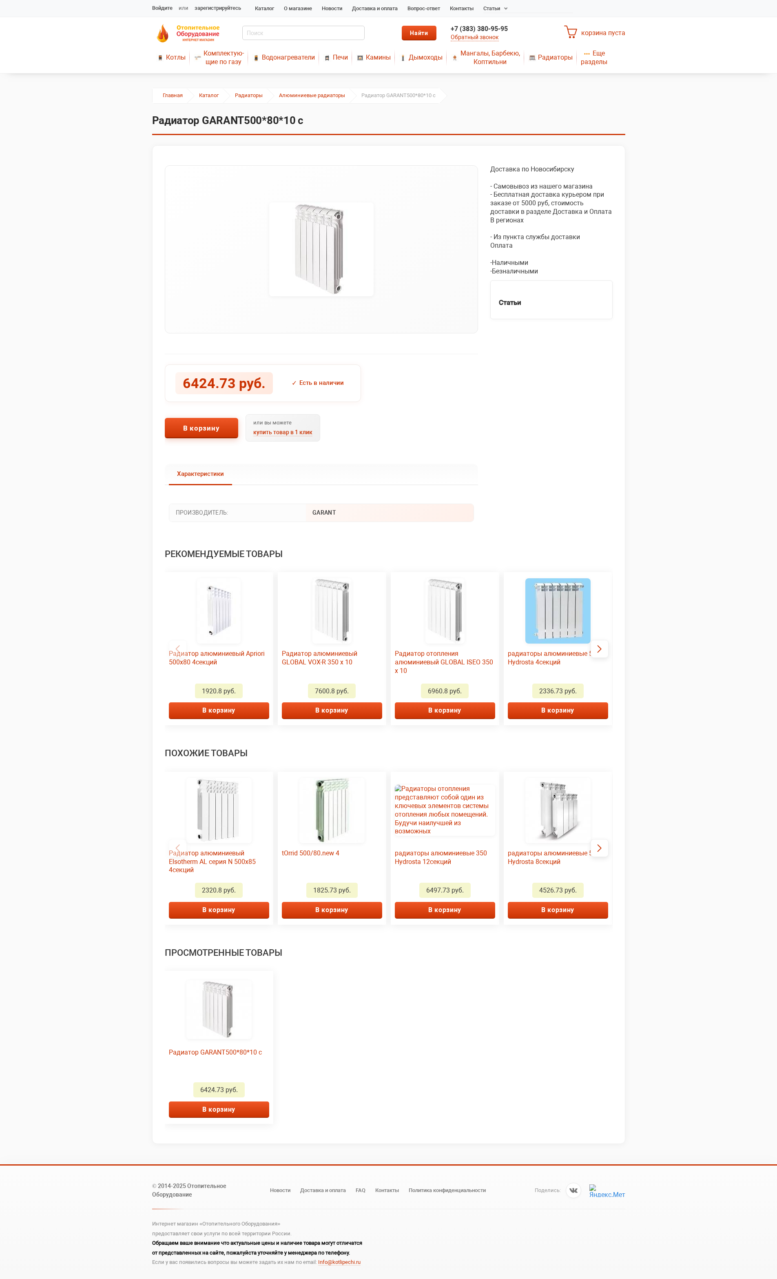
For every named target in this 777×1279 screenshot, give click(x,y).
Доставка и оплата (375, 8)
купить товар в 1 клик (282, 432)
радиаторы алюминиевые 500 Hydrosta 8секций (554, 857)
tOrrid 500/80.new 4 (310, 853)
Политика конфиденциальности (447, 1190)
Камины (378, 57)
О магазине (298, 8)
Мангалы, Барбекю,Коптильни (490, 57)
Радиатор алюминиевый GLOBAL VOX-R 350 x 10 (319, 658)
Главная (173, 95)
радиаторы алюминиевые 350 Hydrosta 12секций (441, 857)
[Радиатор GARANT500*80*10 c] (321, 249)
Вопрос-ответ (423, 8)
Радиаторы (555, 57)
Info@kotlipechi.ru (339, 1262)
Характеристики (200, 473)
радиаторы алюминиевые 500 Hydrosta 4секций (554, 658)
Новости (332, 8)
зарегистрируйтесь (218, 8)
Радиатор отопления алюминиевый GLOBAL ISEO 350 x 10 (444, 662)
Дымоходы (426, 57)
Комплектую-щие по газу (224, 57)
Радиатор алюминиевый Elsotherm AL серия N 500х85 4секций (212, 861)
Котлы (176, 57)
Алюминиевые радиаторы (312, 95)
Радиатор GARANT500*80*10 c (215, 1052)
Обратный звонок (475, 37)
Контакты (462, 8)
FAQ (360, 1190)
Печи (340, 57)
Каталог (264, 8)
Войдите (162, 8)
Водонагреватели (288, 57)
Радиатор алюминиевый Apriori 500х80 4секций (217, 658)
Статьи (491, 8)
